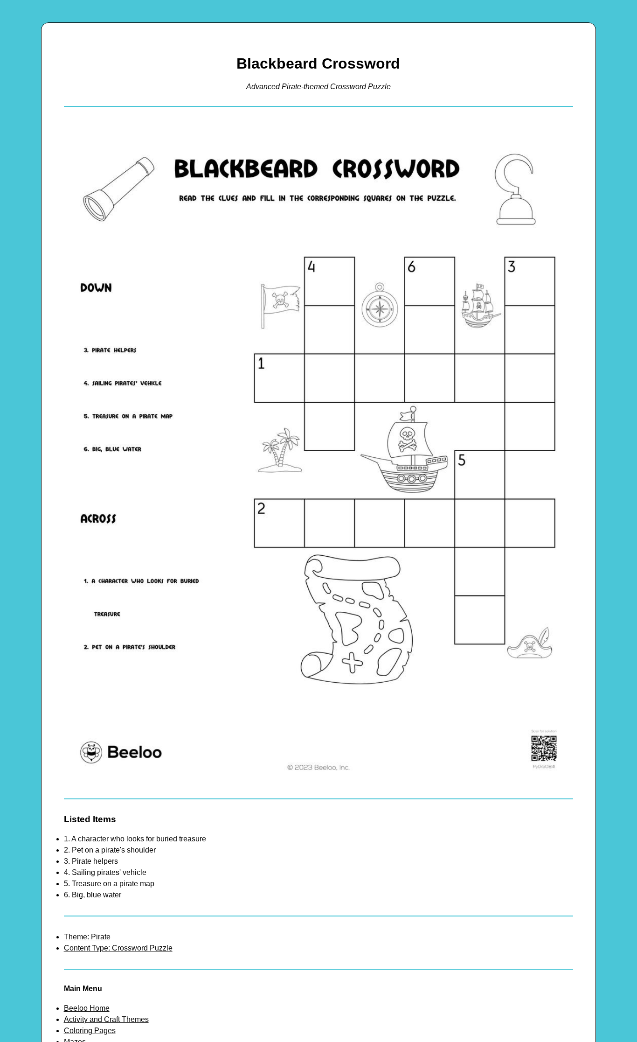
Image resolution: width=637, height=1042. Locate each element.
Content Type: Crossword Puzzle (118, 948)
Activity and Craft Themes (106, 1019)
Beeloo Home (87, 1008)
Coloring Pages (90, 1031)
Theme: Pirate (87, 937)
